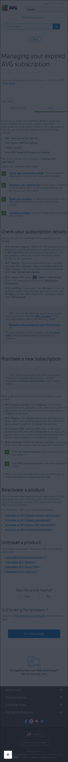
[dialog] (34, 381)
